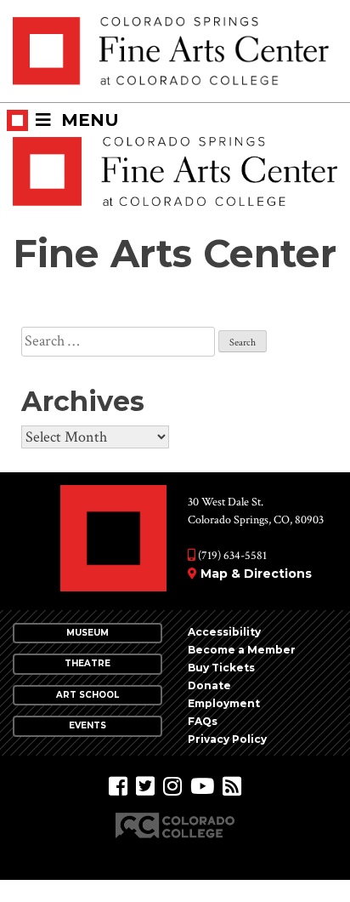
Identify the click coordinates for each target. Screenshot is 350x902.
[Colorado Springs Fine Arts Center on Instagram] (172, 786)
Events (87, 725)
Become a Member (242, 649)
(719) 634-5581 (231, 555)
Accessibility (224, 631)
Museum (87, 632)
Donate (209, 685)
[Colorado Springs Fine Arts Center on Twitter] (145, 786)
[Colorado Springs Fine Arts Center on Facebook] (118, 786)
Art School (87, 694)
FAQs (202, 721)
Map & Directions (256, 573)
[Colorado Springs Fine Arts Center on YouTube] (202, 786)
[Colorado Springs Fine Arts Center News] (232, 786)
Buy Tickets (221, 667)
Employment (224, 703)
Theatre (87, 663)
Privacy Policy (227, 739)
